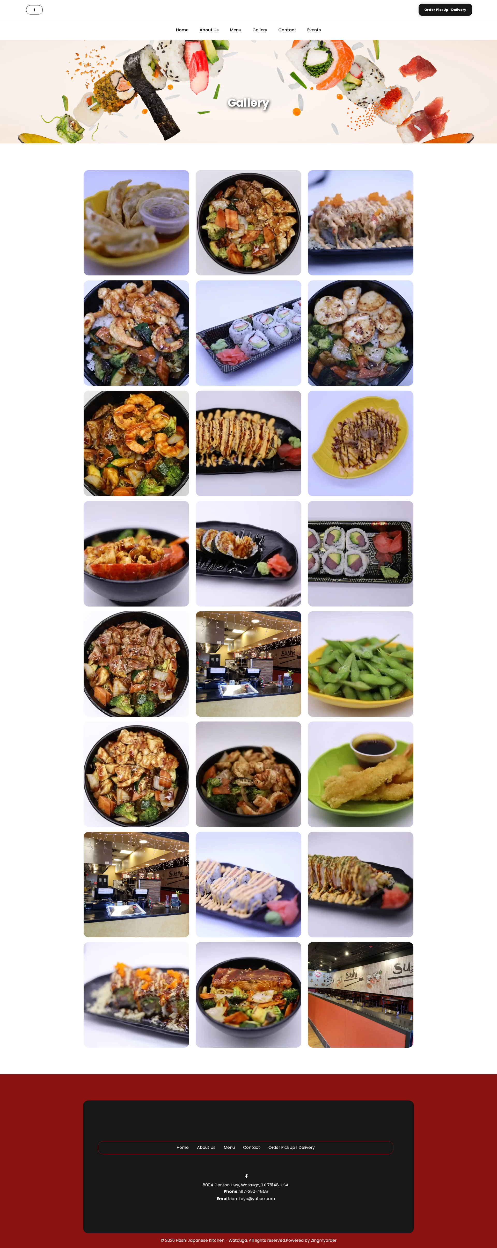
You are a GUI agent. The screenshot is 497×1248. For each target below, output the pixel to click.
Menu (235, 29)
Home (182, 29)
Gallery (259, 29)
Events (314, 29)
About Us (209, 29)
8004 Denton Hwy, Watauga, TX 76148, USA (246, 1185)
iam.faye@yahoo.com (253, 1199)
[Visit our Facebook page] (34, 10)
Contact (287, 29)
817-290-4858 (253, 1191)
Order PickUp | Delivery (291, 1147)
